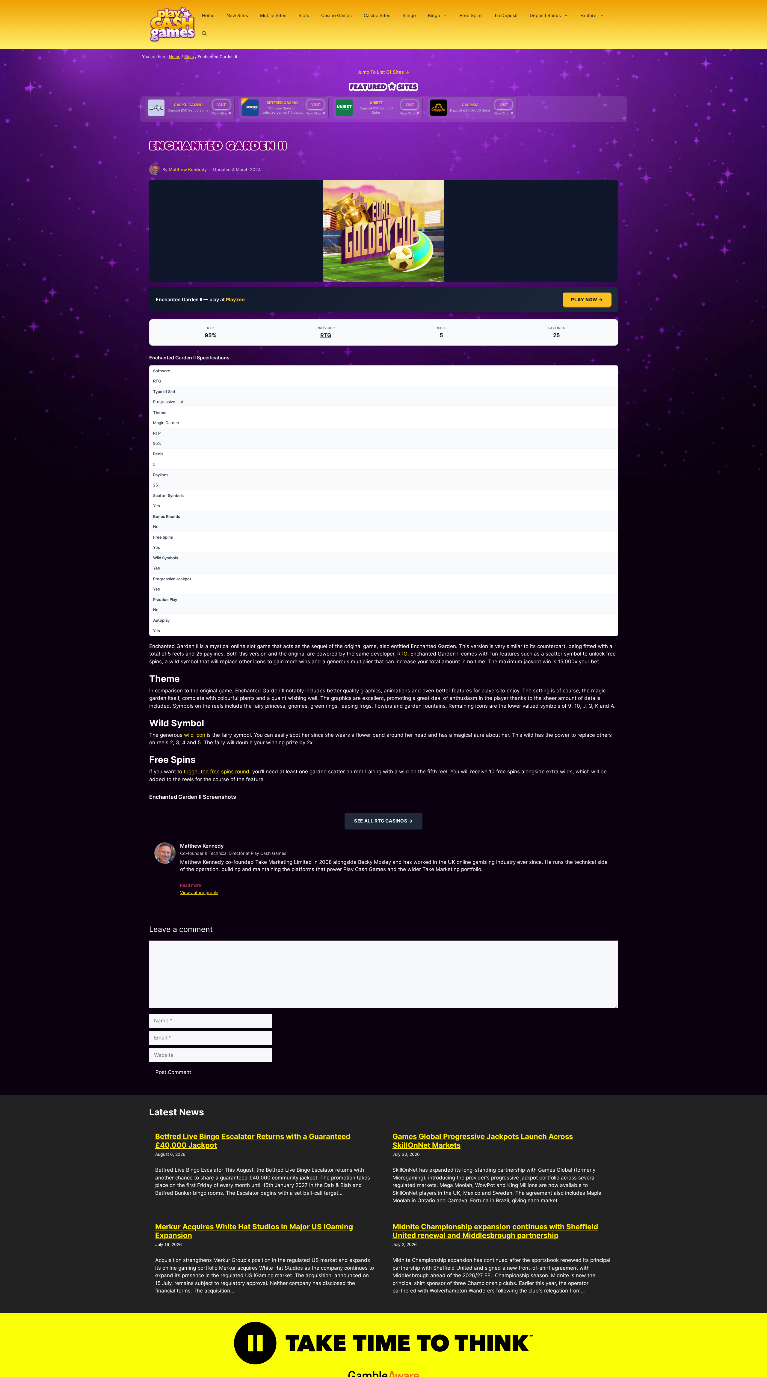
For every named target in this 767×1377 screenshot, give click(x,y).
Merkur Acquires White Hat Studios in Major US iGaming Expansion (254, 1231)
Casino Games (336, 15)
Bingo (434, 15)
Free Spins (471, 15)
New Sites (237, 15)
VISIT (221, 105)
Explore (588, 15)
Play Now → (587, 299)
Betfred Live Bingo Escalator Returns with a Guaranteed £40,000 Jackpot (252, 1140)
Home (208, 15)
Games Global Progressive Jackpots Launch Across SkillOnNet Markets (482, 1140)
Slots (303, 15)
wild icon (194, 735)
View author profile (199, 892)
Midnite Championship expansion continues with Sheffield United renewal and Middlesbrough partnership (495, 1231)
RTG (325, 335)
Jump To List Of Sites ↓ (383, 72)
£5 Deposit (506, 15)
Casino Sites (377, 15)
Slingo (409, 15)
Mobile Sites (273, 15)
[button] (204, 34)
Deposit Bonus (545, 15)
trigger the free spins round (216, 772)
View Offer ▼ (221, 113)
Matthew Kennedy (188, 169)
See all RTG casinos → (383, 821)
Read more (190, 885)
